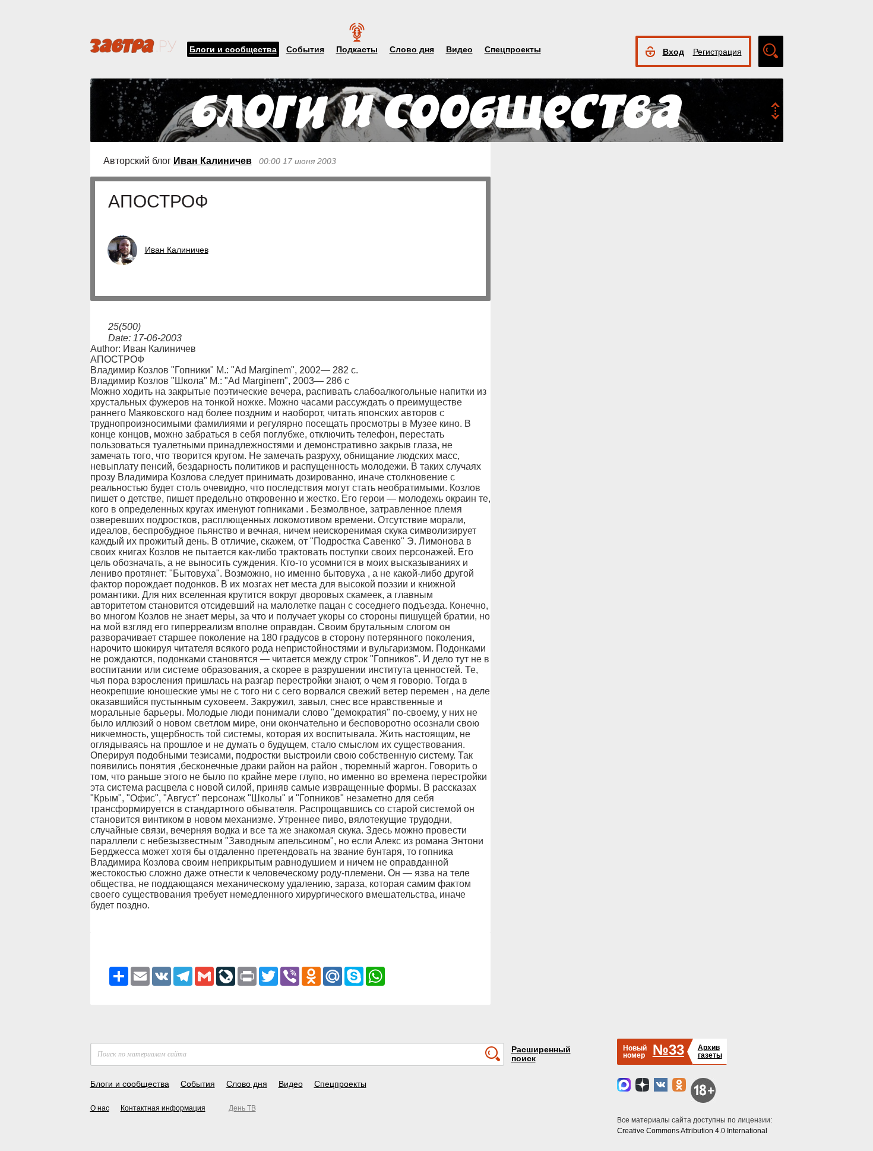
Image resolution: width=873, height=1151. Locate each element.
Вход (673, 51)
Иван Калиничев (212, 161)
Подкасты (357, 49)
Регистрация (717, 51)
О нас (99, 1108)
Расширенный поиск (541, 1054)
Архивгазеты (710, 1051)
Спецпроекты (513, 49)
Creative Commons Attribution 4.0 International (692, 1131)
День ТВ (242, 1108)
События (305, 49)
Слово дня (412, 49)
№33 (668, 1050)
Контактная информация (163, 1108)
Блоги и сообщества (233, 49)
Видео (459, 49)
